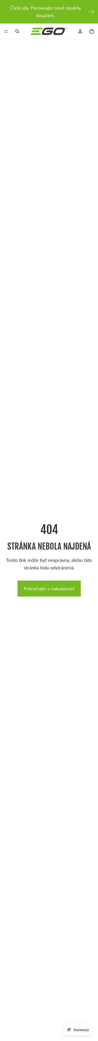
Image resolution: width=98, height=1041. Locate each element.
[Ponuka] (6, 31)
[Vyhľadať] (17, 31)
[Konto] (80, 31)
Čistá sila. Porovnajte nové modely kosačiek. (45, 11)
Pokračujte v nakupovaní (49, 588)
